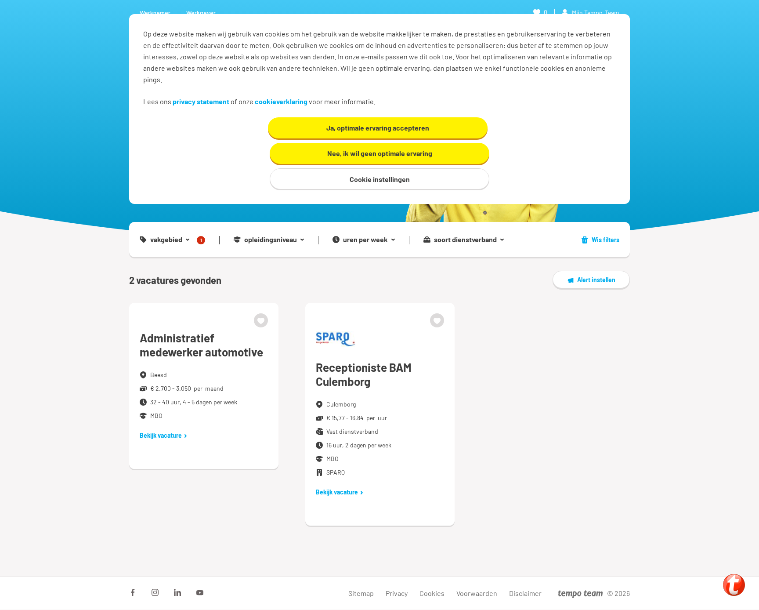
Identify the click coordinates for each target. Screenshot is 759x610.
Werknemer (155, 12)
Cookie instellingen (380, 179)
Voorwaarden (476, 593)
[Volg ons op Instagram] (155, 592)
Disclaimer (525, 593)
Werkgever (201, 12)
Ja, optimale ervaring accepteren (377, 127)
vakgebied (176, 239)
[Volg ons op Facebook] (132, 592)
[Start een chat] (734, 585)
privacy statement (201, 101)
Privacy (397, 593)
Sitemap (361, 593)
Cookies (432, 593)
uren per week (365, 239)
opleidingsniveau (270, 239)
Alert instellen (596, 279)
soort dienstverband (465, 239)
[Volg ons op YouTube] (199, 592)
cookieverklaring (281, 101)
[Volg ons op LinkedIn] (177, 592)
